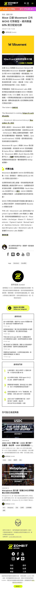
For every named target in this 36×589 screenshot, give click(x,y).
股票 (4, 510)
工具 (24, 572)
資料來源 (5, 235)
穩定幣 (15, 460)
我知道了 (18, 586)
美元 (21, 460)
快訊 (3, 14)
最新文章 (9, 14)
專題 (11, 572)
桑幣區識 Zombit (11, 32)
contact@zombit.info (15, 536)
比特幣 (22, 507)
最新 (24, 565)
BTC (4, 507)
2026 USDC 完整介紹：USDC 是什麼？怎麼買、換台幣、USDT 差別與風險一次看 (17, 445)
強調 (11, 157)
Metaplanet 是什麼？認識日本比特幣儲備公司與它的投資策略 (18, 491)
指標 (24, 568)
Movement (16, 263)
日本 (17, 507)
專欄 (11, 568)
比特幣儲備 (28, 507)
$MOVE (15, 107)
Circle (4, 460)
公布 (28, 71)
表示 (18, 191)
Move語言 (23, 263)
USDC (9, 460)
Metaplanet (10, 507)
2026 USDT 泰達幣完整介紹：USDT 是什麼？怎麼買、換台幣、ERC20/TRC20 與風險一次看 (19, 401)
